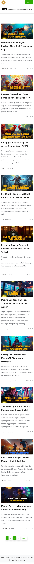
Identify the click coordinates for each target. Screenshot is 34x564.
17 (19, 538)
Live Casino (4, 274)
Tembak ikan (5, 68)
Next (24, 538)
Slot (3, 117)
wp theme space (18, 560)
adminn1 (13, 68)
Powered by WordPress (10, 557)
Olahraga (4, 480)
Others (3, 168)
